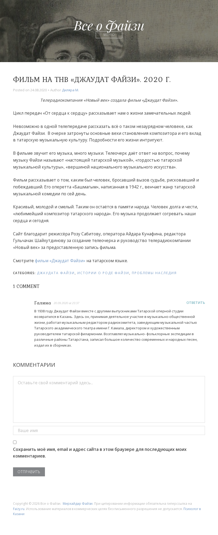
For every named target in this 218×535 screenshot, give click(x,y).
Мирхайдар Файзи (78, 503)
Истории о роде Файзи (103, 273)
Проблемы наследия (154, 273)
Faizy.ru (18, 509)
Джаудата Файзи (56, 273)
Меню (109, 34)
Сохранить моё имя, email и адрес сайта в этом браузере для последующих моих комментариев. (100, 452)
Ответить (195, 302)
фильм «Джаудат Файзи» (60, 261)
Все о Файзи (109, 24)
